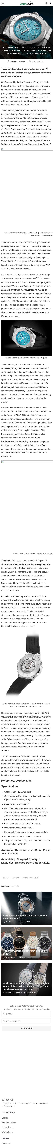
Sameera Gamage (17, 61)
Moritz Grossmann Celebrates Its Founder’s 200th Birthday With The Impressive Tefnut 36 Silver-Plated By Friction (26, 986)
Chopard (16, 878)
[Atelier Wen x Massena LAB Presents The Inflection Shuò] (26, 908)
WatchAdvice (10, 957)
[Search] (50, 3)
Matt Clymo (9, 922)
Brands (5, 878)
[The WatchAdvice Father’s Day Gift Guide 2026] (26, 943)
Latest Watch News (30, 878)
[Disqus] (26, 1064)
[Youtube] (11, 1100)
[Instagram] (7, 1100)
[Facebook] (3, 1100)
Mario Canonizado (12, 993)
